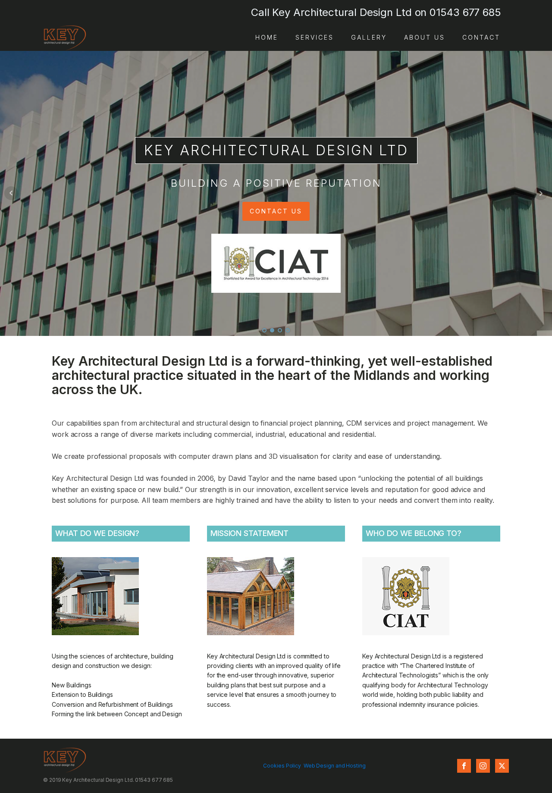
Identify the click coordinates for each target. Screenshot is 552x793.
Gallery (369, 37)
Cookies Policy (282, 765)
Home (266, 37)
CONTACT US (276, 211)
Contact (481, 37)
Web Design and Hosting (335, 765)
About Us (424, 37)
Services (314, 37)
